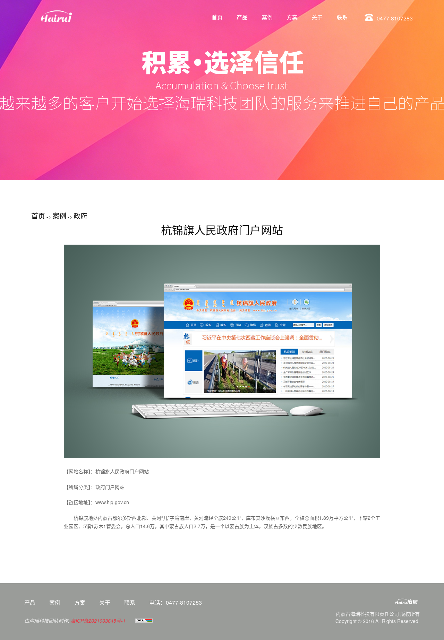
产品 (242, 17)
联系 (342, 17)
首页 (217, 17)
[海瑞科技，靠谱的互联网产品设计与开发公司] (378, 604)
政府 (80, 216)
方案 (292, 17)
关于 (317, 17)
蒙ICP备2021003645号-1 (98, 620)
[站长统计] (144, 620)
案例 (267, 17)
